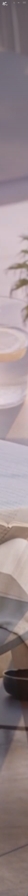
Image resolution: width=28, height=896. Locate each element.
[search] (14, 2)
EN (18, 2)
